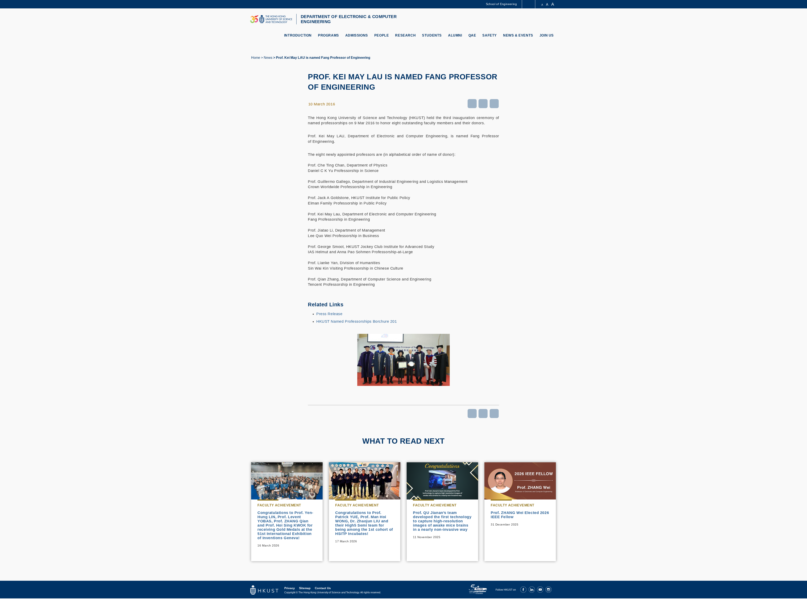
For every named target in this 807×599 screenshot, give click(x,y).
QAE (472, 35)
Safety (489, 35)
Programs (328, 35)
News (268, 57)
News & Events (518, 35)
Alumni (455, 35)
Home (255, 57)
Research (405, 35)
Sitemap (305, 588)
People (381, 35)
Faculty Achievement (279, 505)
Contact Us (323, 588)
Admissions (356, 35)
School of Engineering (501, 4)
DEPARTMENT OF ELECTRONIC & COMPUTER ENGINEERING (349, 19)
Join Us (546, 35)
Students (432, 35)
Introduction (298, 35)
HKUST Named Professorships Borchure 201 (356, 321)
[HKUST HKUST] (271, 19)
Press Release (329, 314)
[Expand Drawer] (529, 4)
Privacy (289, 588)
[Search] (552, 19)
